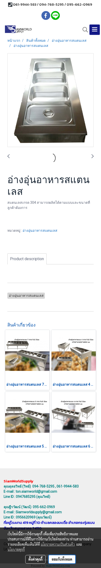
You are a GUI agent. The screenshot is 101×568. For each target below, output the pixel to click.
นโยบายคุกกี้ (16, 549)
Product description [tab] (27, 259)
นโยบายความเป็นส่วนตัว (58, 544)
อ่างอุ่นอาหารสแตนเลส (40, 230)
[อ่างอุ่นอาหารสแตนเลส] (50, 100)
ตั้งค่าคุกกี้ (35, 559)
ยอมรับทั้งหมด (62, 559)
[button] (83, 29)
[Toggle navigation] (94, 29)
